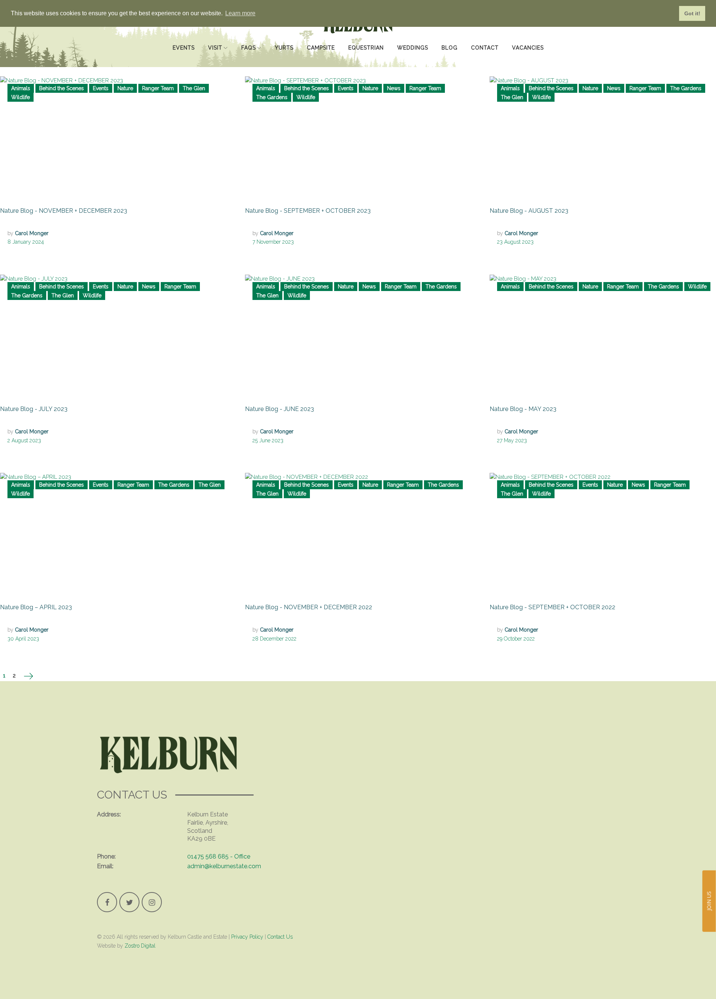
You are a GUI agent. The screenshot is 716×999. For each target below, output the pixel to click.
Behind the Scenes (61, 88)
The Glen (194, 88)
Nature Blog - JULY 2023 (33, 408)
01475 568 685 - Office (218, 856)
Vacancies (528, 36)
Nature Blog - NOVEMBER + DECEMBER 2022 (308, 607)
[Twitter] (129, 902)
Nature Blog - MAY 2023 (523, 408)
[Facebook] (107, 902)
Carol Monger (31, 233)
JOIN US (708, 901)
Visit (215, 36)
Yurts (284, 36)
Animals (20, 88)
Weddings (412, 36)
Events (184, 36)
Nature (125, 88)
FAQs (248, 36)
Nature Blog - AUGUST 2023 (529, 210)
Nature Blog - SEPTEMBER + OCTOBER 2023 (308, 210)
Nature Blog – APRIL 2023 (36, 607)
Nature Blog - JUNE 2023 (279, 408)
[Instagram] (152, 902)
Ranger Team (158, 88)
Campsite (321, 36)
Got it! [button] (692, 13)
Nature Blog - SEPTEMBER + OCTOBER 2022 (552, 607)
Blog (450, 36)
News (394, 88)
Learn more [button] (240, 13)
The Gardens (272, 97)
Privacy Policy (247, 937)
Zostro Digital (139, 946)
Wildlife (20, 97)
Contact (485, 36)
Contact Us (280, 937)
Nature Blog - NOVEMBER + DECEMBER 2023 (63, 210)
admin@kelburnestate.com (224, 866)
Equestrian (366, 36)
